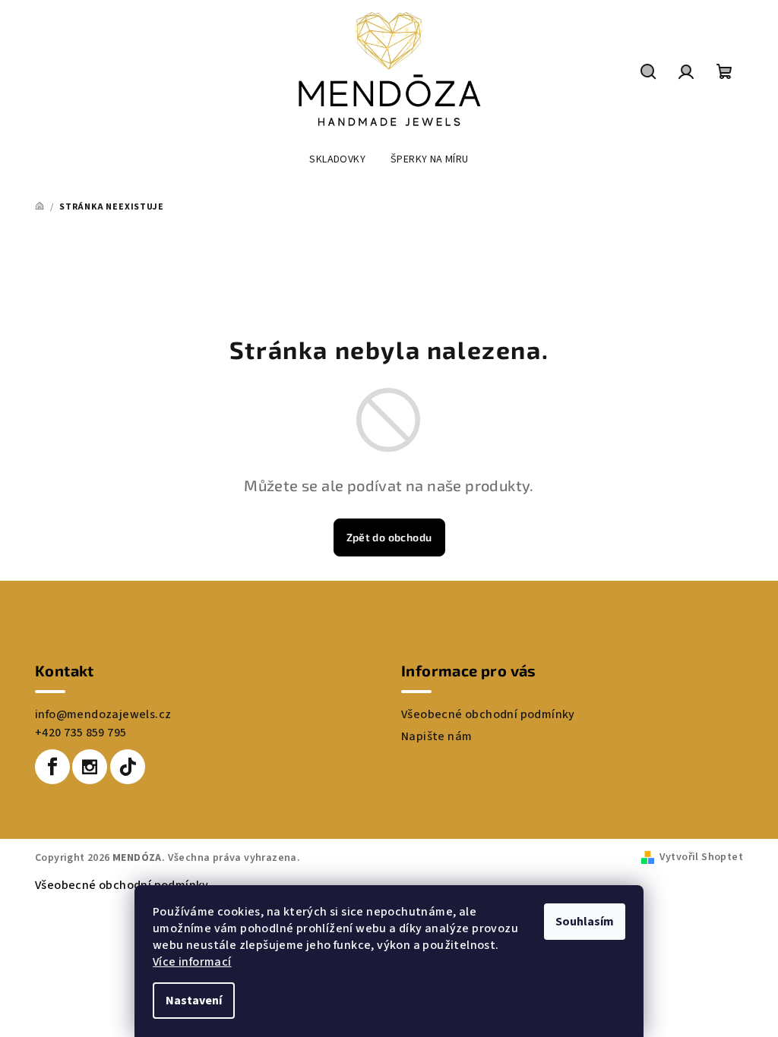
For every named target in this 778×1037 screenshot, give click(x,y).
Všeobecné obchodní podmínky (488, 714)
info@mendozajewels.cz (103, 714)
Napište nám (436, 736)
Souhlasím (584, 921)
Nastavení (194, 1000)
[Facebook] (52, 766)
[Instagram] (89, 766)
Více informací (192, 961)
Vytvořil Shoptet (701, 857)
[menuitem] (337, 159)
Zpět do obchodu (389, 537)
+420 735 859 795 (80, 732)
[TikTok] (127, 766)
